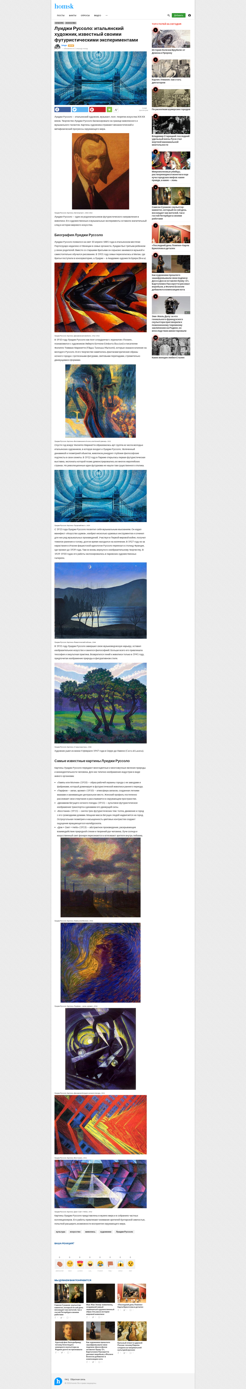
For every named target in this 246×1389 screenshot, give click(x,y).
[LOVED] (80, 1264)
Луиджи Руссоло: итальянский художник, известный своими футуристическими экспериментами (96, 34)
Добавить (178, 15)
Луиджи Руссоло (124, 1231)
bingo (64, 45)
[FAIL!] (110, 1264)
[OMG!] (120, 1264)
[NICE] (69, 1264)
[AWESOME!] (59, 1264)
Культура (59, 23)
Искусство (70, 23)
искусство (75, 1231)
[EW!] (130, 1264)
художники (105, 1231)
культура (60, 1231)
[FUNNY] (100, 1264)
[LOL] (90, 1264)
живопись (90, 1231)
